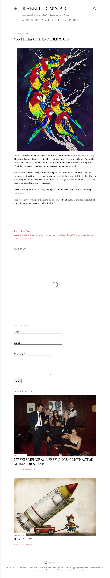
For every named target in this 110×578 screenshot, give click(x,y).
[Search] (94, 8)
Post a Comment (28, 469)
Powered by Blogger (57, 562)
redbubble (18, 239)
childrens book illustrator (45, 235)
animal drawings (27, 235)
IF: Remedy (23, 539)
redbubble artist (29, 239)
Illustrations (69, 20)
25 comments (26, 544)
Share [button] (16, 231)
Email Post (25, 231)
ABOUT (26, 20)
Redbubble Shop (87, 155)
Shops (35, 20)
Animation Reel (50, 20)
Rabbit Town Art (46, 8)
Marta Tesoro (61, 235)
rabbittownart (88, 235)
